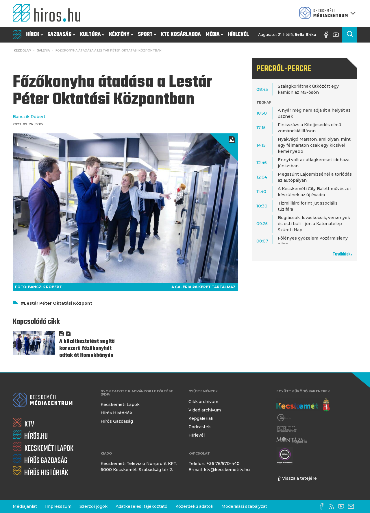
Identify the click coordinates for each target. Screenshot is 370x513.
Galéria (43, 50)
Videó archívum (204, 410)
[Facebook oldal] (327, 34)
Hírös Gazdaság (117, 421)
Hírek (32, 34)
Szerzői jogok (93, 506)
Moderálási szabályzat (244, 506)
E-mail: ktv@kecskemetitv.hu (219, 469)
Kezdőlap (22, 50)
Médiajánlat (25, 506)
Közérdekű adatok (194, 506)
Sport (145, 34)
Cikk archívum (203, 401)
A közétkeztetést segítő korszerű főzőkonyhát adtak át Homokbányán (87, 348)
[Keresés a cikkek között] (349, 35)
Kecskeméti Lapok (120, 404)
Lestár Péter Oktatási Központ (58, 303)
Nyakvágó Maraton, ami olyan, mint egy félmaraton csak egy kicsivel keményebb (314, 145)
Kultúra (90, 34)
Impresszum (58, 506)
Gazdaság (59, 34)
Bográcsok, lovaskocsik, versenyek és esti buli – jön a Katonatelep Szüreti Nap (314, 223)
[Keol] (286, 429)
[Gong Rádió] (284, 417)
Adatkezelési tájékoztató (141, 506)
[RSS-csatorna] (333, 506)
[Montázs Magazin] (291, 440)
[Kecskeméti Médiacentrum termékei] (326, 13)
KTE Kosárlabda (181, 34)
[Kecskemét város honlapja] (303, 405)
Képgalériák (200, 418)
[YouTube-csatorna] (337, 34)
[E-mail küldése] (352, 506)
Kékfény (119, 34)
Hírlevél (238, 34)
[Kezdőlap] (49, 13)
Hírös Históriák (116, 412)
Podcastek (199, 426)
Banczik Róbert (29, 116)
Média (213, 34)
